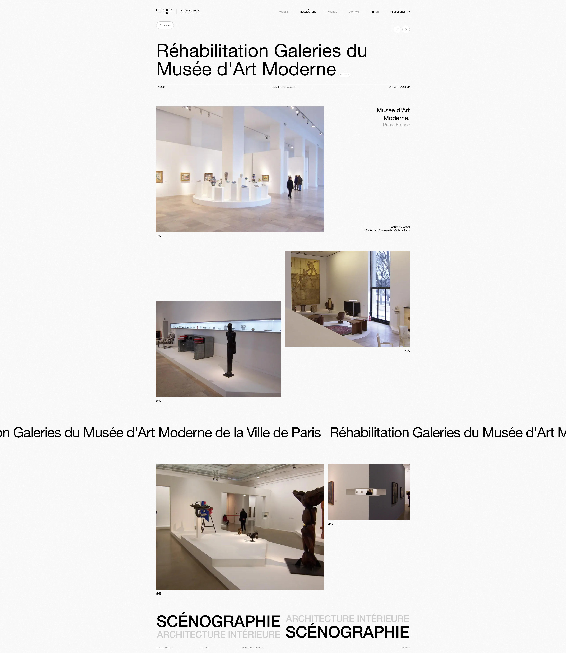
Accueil (284, 12)
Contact (354, 12)
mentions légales (252, 648)
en (377, 12)
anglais (203, 648)
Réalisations (308, 12)
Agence (332, 12)
